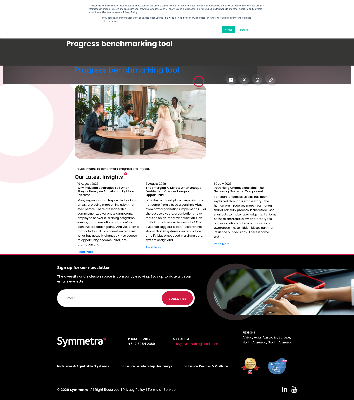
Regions (248, 332)
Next (282, 218)
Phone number (139, 339)
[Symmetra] (81, 342)
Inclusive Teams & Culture (205, 366)
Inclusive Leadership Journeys (145, 366)
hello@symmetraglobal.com (194, 343)
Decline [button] (244, 29)
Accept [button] (228, 29)
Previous (72, 218)
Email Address (182, 339)
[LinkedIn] (231, 80)
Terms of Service (162, 389)
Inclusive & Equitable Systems (83, 366)
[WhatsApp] (257, 80)
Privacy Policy (134, 389)
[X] (244, 80)
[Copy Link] (271, 80)
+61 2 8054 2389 (141, 343)
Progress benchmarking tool (127, 70)
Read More (85, 252)
